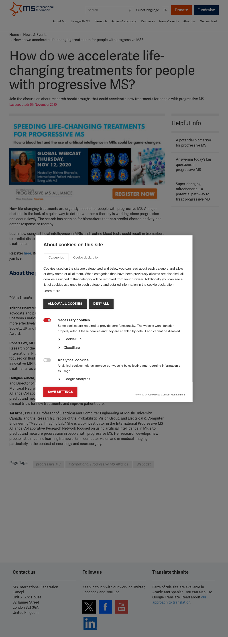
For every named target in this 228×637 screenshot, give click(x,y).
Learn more (51, 291)
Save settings (60, 391)
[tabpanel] (114, 351)
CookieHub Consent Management (166, 394)
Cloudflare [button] (71, 348)
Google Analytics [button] (76, 379)
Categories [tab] (56, 257)
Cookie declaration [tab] (86, 257)
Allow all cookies (65, 303)
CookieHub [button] (72, 339)
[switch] (44, 320)
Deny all (101, 303)
